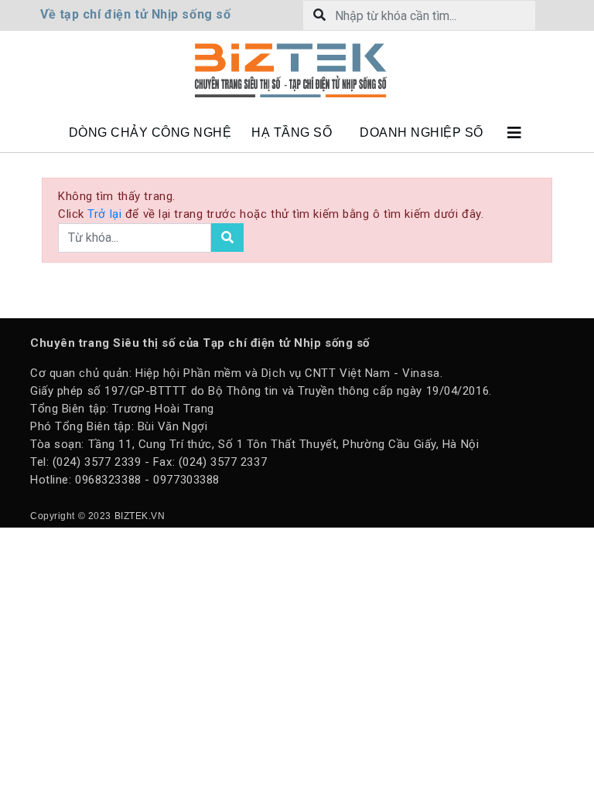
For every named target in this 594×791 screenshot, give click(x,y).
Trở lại (106, 214)
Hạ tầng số (291, 132)
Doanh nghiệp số (421, 132)
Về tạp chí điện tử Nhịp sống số (135, 14)
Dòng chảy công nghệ (150, 132)
